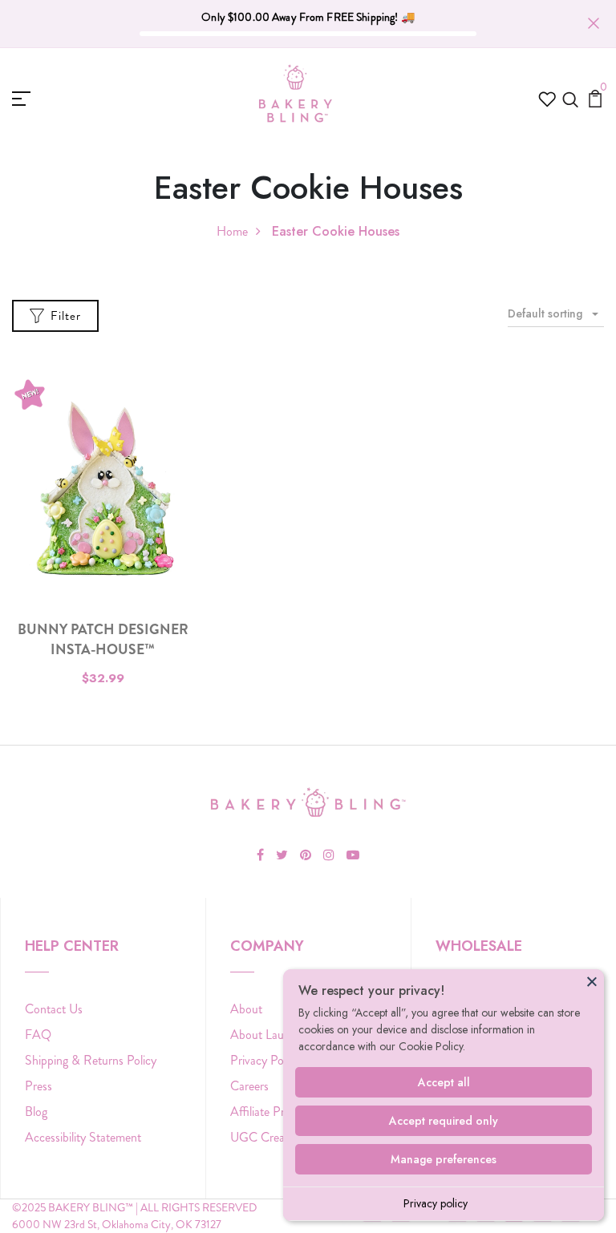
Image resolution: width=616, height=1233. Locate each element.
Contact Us (54, 1009)
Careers (249, 1086)
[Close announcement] (593, 23)
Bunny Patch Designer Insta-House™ (103, 640)
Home (232, 231)
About (246, 1009)
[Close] (592, 981)
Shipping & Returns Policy (90, 1060)
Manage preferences (443, 1159)
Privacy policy (435, 1203)
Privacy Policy (265, 1060)
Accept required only (443, 1121)
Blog (36, 1111)
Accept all (444, 1082)
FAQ (38, 1034)
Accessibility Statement (83, 1137)
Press (38, 1086)
